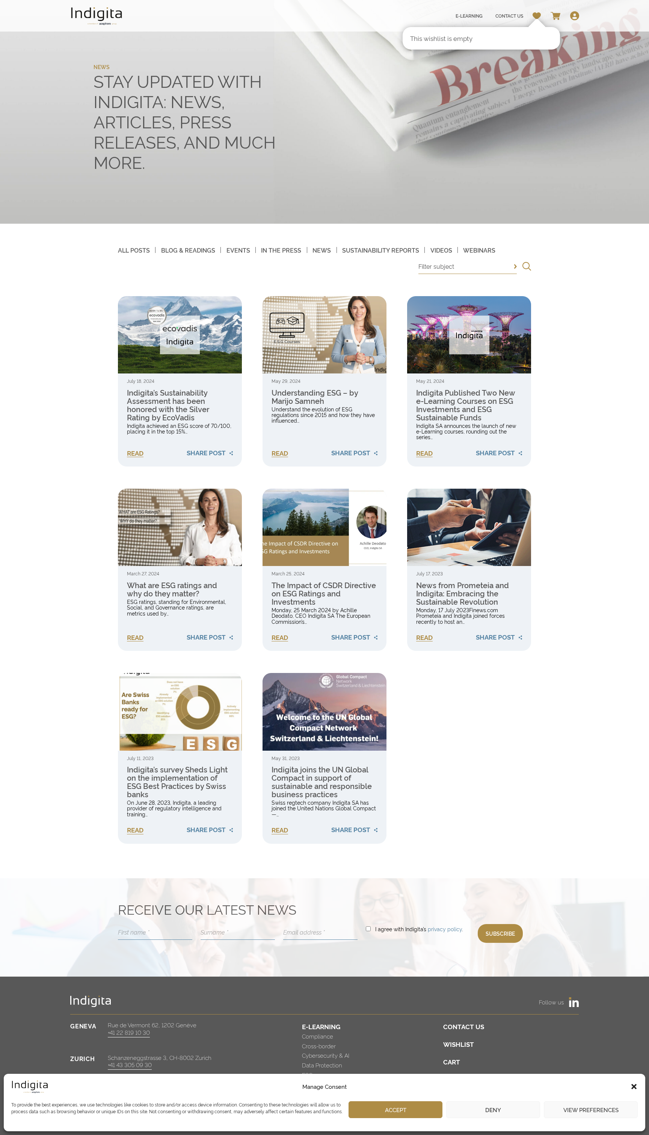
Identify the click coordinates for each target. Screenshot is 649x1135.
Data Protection (322, 1065)
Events (238, 250)
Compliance (317, 1036)
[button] (634, 1086)
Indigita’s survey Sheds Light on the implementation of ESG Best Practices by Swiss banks (177, 781)
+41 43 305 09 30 (130, 1065)
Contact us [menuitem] (509, 15)
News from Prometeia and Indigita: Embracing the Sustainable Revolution (462, 593)
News (321, 250)
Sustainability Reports (380, 250)
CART (451, 1061)
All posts (134, 250)
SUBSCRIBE (500, 933)
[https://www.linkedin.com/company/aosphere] (574, 1002)
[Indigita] (97, 16)
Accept (395, 1110)
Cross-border (319, 1046)
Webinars (479, 250)
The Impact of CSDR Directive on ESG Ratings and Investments (324, 593)
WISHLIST (458, 1044)
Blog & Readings (188, 250)
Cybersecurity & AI (325, 1055)
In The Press (281, 250)
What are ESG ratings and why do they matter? (172, 589)
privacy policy (445, 928)
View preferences (591, 1110)
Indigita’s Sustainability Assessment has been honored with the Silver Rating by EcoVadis (168, 404)
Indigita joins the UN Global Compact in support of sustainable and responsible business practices (322, 781)
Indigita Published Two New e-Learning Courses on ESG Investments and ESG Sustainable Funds (465, 404)
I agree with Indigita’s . (419, 928)
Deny (493, 1110)
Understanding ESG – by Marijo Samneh (315, 396)
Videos (441, 250)
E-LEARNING (321, 1026)
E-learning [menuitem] (469, 15)
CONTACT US (463, 1026)
